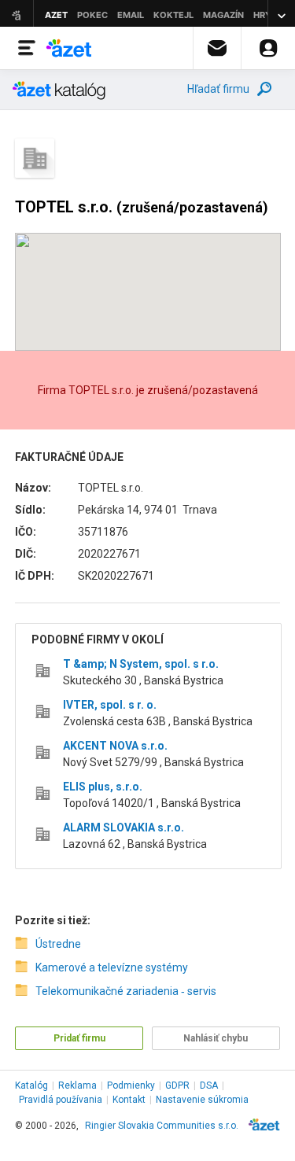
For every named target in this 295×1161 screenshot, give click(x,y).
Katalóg (31, 1085)
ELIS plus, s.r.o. (102, 786)
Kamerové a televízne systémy (111, 967)
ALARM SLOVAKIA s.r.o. (123, 827)
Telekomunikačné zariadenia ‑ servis (125, 991)
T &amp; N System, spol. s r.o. (141, 664)
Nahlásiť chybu (215, 1038)
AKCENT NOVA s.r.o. (115, 745)
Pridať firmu (79, 1038)
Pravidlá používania (60, 1099)
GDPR (177, 1085)
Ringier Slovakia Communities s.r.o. (161, 1125)
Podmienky (131, 1085)
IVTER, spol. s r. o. (110, 704)
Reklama (77, 1085)
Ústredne (58, 944)
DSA (209, 1085)
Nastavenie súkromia (202, 1099)
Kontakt (129, 1099)
